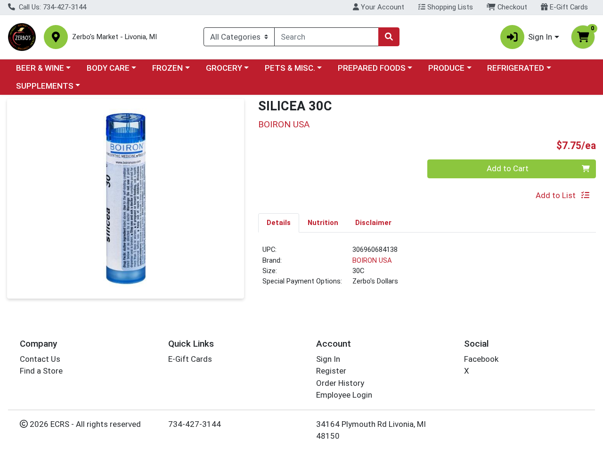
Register (331, 370)
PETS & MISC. (290, 68)
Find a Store (41, 370)
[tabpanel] (427, 269)
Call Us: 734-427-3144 (51, 7)
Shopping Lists (449, 7)
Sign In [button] (540, 37)
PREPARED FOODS (372, 68)
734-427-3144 (194, 424)
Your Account (381, 7)
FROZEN (167, 68)
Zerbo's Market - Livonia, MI (114, 37)
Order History (340, 383)
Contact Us (40, 359)
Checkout (511, 7)
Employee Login (344, 395)
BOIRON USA (372, 260)
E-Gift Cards (568, 7)
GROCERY (224, 68)
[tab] (278, 222)
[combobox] (326, 36)
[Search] (388, 36)
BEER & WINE (40, 68)
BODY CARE (108, 68)
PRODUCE (446, 68)
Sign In (328, 359)
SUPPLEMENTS (44, 86)
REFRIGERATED (515, 68)
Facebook (481, 359)
